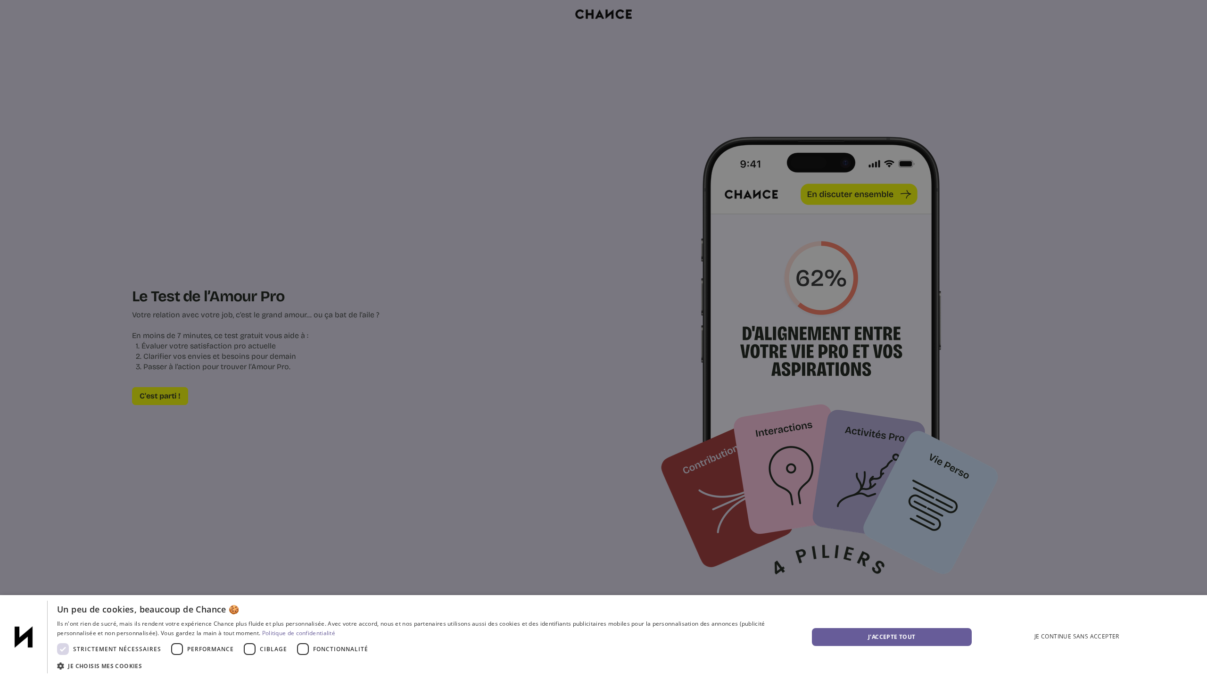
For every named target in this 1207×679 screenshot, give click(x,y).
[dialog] (603, 637)
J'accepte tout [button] (892, 637)
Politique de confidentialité (298, 633)
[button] (421, 666)
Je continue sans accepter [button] (1076, 636)
